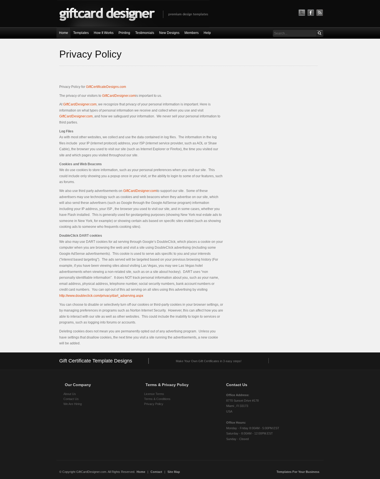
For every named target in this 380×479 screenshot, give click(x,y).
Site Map (173, 471)
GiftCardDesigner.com (118, 96)
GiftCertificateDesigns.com (106, 87)
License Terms (154, 394)
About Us (69, 394)
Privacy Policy (153, 404)
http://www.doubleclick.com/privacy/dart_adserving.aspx (101, 296)
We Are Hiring (72, 404)
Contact (156, 471)
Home (141, 471)
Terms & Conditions (157, 399)
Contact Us (71, 399)
